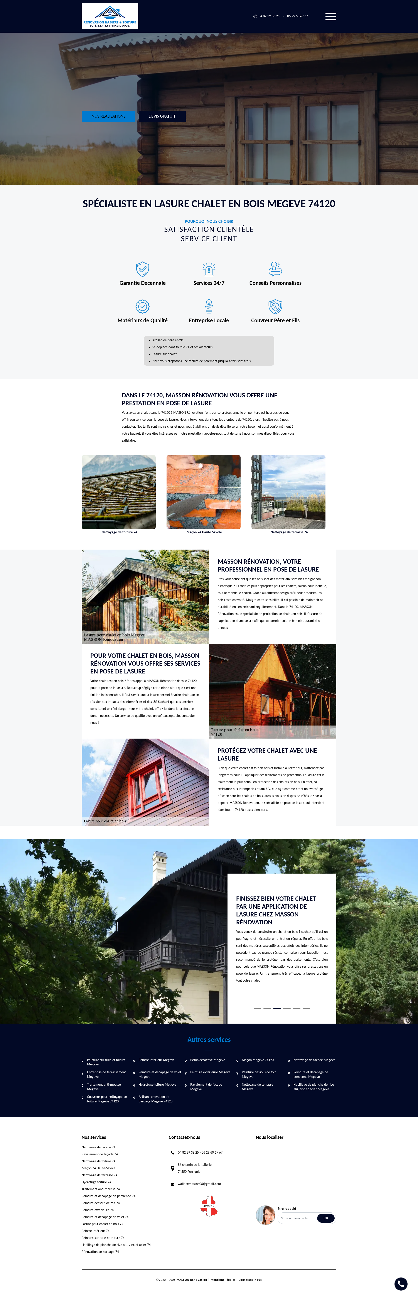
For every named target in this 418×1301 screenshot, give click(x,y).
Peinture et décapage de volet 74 (105, 1217)
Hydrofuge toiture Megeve (157, 1085)
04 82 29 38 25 (269, 16)
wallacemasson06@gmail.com (199, 1184)
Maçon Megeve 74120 (258, 1060)
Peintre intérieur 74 (96, 1231)
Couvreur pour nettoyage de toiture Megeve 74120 (107, 1099)
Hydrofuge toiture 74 (96, 1182)
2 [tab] (267, 1008)
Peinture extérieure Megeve (210, 1072)
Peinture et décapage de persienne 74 (108, 1196)
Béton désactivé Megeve (207, 1060)
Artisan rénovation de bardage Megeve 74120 (155, 1099)
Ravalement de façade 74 (100, 1154)
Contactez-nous (250, 1280)
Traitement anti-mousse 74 (101, 1189)
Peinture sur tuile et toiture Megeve (106, 1062)
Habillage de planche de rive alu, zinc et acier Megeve (313, 1087)
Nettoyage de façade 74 (98, 1147)
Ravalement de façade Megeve (206, 1087)
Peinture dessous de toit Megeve (259, 1075)
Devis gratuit (162, 116)
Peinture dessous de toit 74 (101, 1203)
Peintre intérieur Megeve (157, 1060)
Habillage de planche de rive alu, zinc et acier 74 (116, 1245)
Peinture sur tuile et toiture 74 (103, 1238)
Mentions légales (223, 1280)
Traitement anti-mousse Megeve (104, 1087)
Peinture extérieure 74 (98, 1210)
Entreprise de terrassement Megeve (106, 1075)
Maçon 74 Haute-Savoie (98, 1168)
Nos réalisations (108, 116)
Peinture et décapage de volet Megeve (160, 1075)
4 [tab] (287, 1008)
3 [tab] (277, 1008)
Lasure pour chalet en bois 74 (102, 1224)
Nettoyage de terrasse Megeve (257, 1087)
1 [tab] (257, 1008)
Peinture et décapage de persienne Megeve (310, 1075)
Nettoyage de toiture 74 (98, 1161)
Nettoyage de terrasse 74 (99, 1175)
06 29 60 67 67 (297, 16)
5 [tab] (296, 1008)
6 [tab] (306, 1008)
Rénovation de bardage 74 (100, 1252)
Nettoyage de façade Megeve (314, 1060)
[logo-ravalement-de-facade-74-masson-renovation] (110, 16)
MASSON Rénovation (192, 1280)
